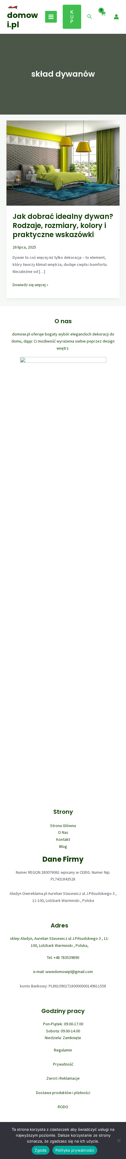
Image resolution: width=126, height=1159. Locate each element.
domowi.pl (22, 20)
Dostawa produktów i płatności (63, 1092)
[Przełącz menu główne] (51, 17)
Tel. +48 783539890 (63, 957)
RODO (63, 1106)
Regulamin (63, 1050)
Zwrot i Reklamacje (63, 1078)
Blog (63, 846)
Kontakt (63, 839)
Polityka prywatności (74, 1150)
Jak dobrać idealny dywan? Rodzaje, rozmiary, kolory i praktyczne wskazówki (63, 225)
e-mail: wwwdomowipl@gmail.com (63, 971)
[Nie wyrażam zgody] (119, 1140)
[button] (72, 17)
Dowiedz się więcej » (30, 285)
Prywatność (63, 1064)
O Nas (63, 832)
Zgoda (40, 1150)
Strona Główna (63, 825)
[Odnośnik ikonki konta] (116, 16)
